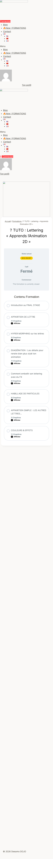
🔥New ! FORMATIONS (14, 28)
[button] (26, 46)
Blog (5, 24)
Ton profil (26, 85)
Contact (7, 31)
